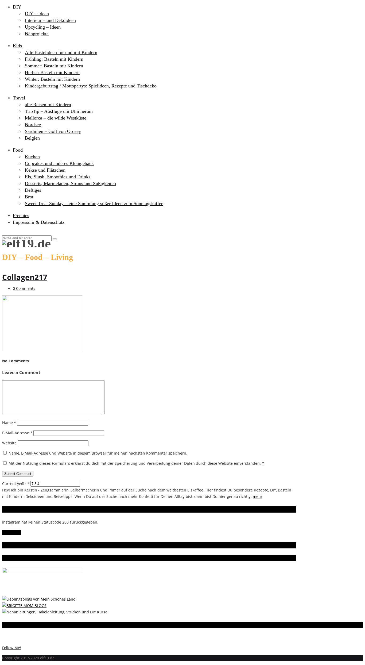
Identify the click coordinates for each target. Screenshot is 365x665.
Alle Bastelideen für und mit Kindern (61, 52)
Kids (17, 45)
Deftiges (33, 190)
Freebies (21, 215)
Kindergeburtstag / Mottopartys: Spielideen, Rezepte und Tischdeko (91, 86)
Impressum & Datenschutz (38, 222)
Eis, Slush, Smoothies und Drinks (57, 176)
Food (18, 150)
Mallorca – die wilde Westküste (55, 118)
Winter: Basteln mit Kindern (52, 79)
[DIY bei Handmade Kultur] (54, 611)
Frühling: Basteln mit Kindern (54, 59)
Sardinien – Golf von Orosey (53, 131)
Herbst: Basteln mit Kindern (52, 72)
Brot (29, 196)
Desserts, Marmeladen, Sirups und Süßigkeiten (70, 183)
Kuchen (32, 156)
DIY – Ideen (37, 13)
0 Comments (24, 288)
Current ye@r (15, 483)
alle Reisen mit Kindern (48, 104)
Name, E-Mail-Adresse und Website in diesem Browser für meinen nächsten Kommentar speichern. (98, 453)
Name (9, 422)
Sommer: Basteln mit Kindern (54, 65)
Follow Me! (11, 532)
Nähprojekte (37, 33)
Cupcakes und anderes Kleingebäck (59, 163)
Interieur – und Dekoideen (50, 20)
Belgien (32, 138)
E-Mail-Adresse (17, 432)
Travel (19, 98)
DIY (17, 7)
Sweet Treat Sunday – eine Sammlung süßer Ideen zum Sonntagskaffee (94, 203)
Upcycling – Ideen (43, 27)
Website (9, 442)
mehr (257, 496)
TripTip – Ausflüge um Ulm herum (59, 111)
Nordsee (33, 124)
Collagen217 (24, 277)
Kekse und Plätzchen (45, 170)
